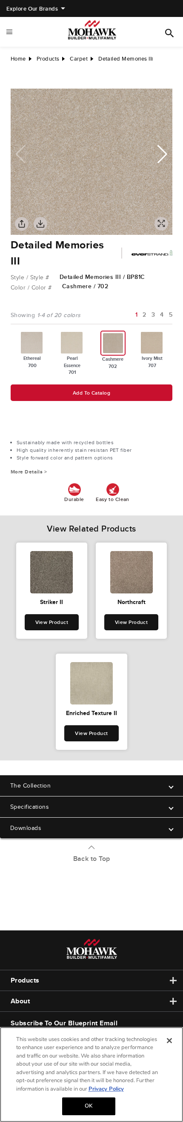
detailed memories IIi (125, 59)
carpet (79, 59)
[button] (162, 154)
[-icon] (17, 80)
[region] (91, 1074)
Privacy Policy (106, 1089)
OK (88, 1106)
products (48, 59)
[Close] (169, 1040)
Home (18, 59)
